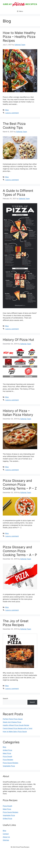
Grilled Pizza (7, 750)
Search (5, 698)
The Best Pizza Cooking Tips (14, 125)
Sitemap (6, 840)
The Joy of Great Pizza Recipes (15, 623)
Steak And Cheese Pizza (12, 722)
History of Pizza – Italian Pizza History (18, 413)
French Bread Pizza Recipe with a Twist (17, 728)
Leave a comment (12, 113)
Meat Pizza (7, 753)
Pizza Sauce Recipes (10, 763)
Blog (7, 110)
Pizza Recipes (8, 760)
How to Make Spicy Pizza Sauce (15, 731)
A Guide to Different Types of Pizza (18, 192)
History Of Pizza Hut (18, 340)
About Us (6, 837)
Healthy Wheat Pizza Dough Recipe (16, 725)
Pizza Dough (7, 756)
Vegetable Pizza (9, 766)
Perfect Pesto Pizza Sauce (13, 719)
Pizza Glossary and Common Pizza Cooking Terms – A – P (20, 551)
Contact (6, 834)
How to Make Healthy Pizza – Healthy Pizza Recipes (19, 36)
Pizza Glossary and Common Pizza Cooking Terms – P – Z (20, 484)
